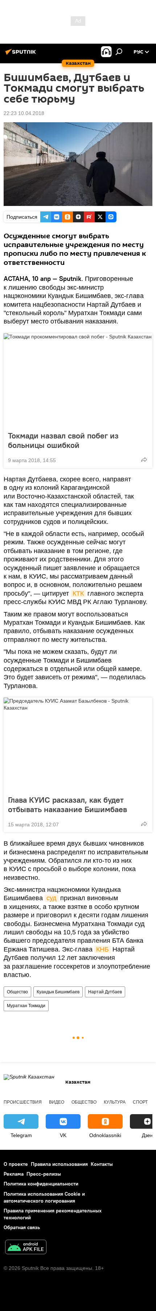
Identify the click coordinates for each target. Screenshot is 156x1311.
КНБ (102, 949)
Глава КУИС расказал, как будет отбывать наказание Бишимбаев (67, 804)
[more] (144, 459)
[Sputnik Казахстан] (22, 54)
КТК (78, 593)
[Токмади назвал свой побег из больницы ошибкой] (78, 379)
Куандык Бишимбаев (58, 991)
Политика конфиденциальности (41, 1183)
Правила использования (59, 1164)
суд (51, 898)
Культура (115, 1102)
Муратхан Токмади (26, 1005)
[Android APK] (25, 1248)
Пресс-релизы (43, 1174)
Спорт (140, 1102)
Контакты (102, 1164)
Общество (17, 991)
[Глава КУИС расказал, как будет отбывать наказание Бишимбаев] (78, 744)
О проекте (16, 1164)
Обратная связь (22, 1227)
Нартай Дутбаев (105, 991)
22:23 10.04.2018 (24, 113)
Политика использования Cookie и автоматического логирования (44, 1197)
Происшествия (23, 1102)
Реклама (14, 1174)
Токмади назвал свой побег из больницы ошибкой (63, 440)
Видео (56, 1102)
